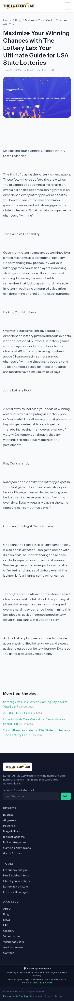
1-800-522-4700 (41, 982)
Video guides (11, 936)
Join (65, 796)
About (7, 908)
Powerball (9, 825)
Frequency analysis (15, 870)
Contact (8, 953)
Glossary (8, 931)
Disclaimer (36, 996)
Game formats (12, 853)
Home (7, 20)
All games (9, 820)
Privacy (48, 996)
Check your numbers (16, 881)
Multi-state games (14, 842)
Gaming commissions (17, 848)
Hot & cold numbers (16, 875)
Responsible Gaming (15, 996)
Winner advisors (13, 942)
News (6, 919)
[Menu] (67, 5)
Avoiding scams (13, 947)
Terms (58, 996)
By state (8, 814)
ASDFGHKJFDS (15, 713)
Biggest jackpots (13, 837)
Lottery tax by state (15, 886)
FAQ (5, 925)
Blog (18, 20)
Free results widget (15, 892)
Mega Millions (12, 831)
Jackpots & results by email (18, 790)
